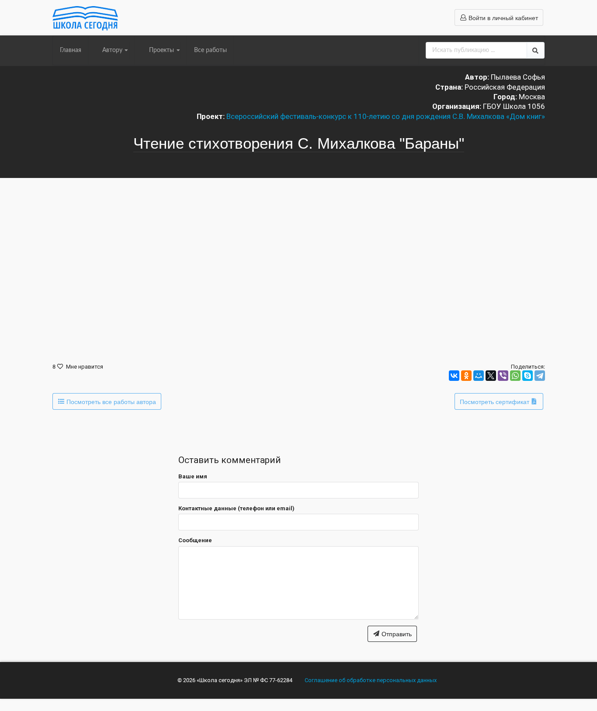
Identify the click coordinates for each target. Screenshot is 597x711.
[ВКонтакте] (454, 375)
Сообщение (195, 540)
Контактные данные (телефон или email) (236, 508)
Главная (70, 50)
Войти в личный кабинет (502, 17)
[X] (491, 375)
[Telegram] (540, 375)
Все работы (210, 50)
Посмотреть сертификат (495, 401)
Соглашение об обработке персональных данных (371, 680)
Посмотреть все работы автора (110, 401)
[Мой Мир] (478, 375)
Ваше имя (192, 476)
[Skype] (527, 375)
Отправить (396, 633)
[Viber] (503, 375)
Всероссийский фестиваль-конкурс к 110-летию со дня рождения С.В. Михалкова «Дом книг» (385, 116)
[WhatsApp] (515, 375)
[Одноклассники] (466, 375)
